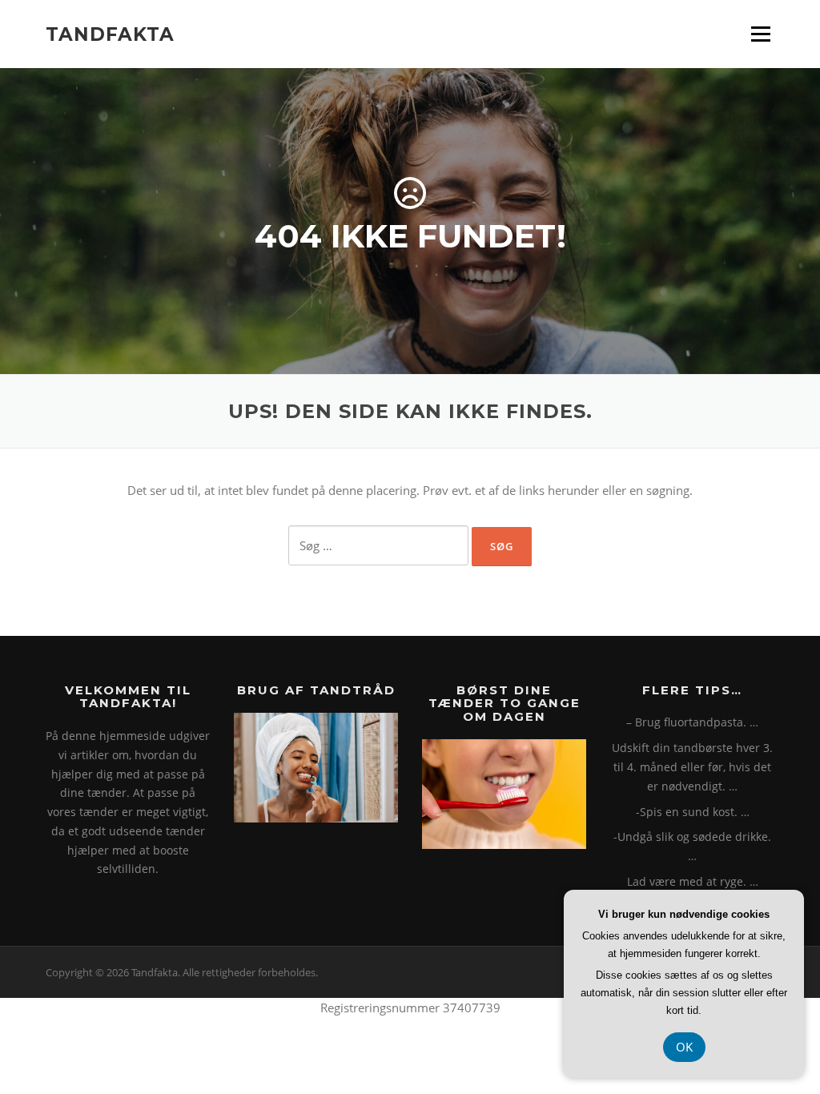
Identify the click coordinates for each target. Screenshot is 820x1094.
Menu (760, 34)
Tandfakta (110, 33)
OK (684, 1047)
